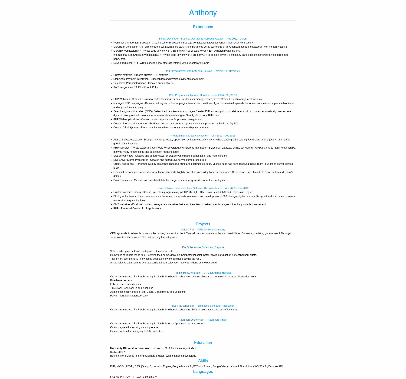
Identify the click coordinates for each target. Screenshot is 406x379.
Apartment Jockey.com (191, 319)
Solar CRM (187, 229)
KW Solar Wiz (190, 247)
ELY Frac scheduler (183, 305)
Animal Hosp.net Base (187, 272)
